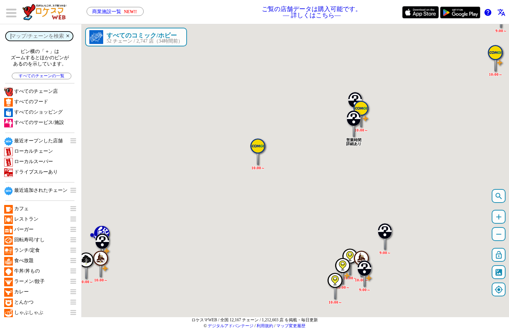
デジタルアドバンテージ (230, 325)
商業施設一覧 (114, 11)
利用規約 (265, 325)
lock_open (498, 255)
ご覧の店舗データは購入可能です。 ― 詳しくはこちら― (311, 12)
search (498, 196)
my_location (498, 289)
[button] (258, 148)
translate (501, 12)
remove (498, 234)
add (498, 217)
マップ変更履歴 (290, 325)
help (488, 12)
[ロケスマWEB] (47, 12)
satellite (498, 272)
